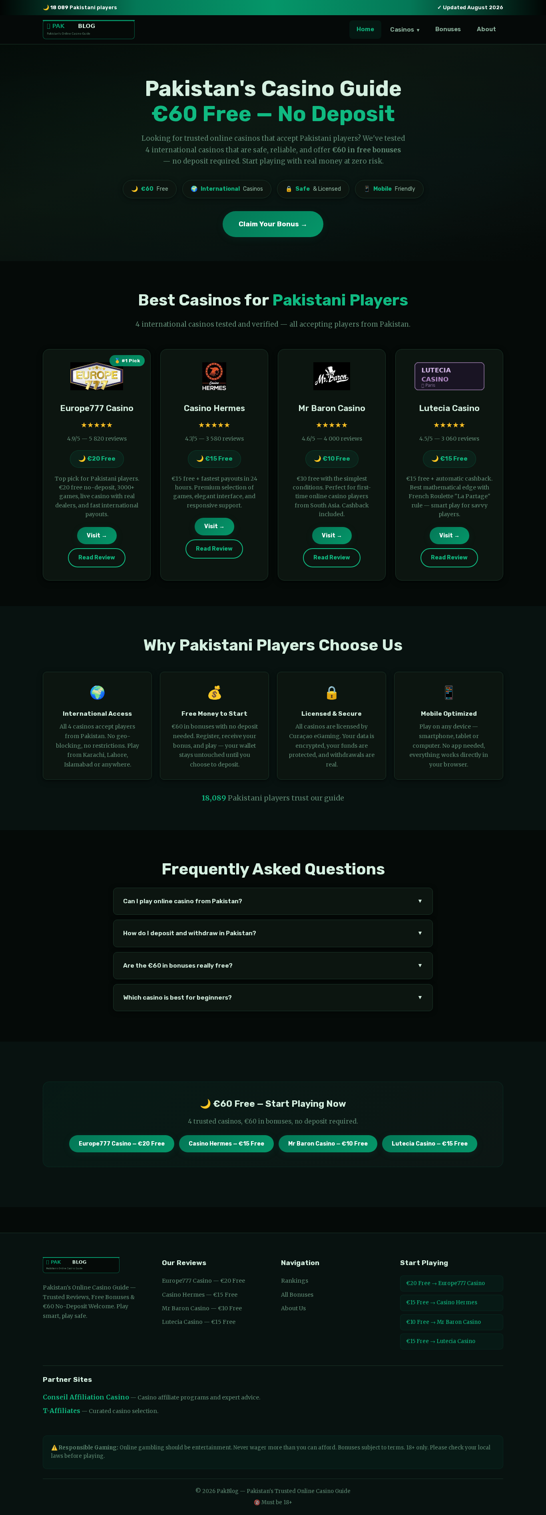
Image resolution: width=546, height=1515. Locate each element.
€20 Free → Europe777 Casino (445, 1283)
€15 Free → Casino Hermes (441, 1302)
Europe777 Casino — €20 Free (122, 1143)
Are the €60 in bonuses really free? (273, 965)
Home (365, 29)
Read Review (96, 557)
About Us (293, 1308)
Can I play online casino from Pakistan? (273, 901)
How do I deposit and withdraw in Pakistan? (273, 933)
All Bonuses (297, 1294)
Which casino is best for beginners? (273, 997)
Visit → (97, 535)
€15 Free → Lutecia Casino (440, 1341)
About (486, 29)
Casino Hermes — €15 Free (226, 1143)
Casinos (404, 29)
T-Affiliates (61, 1411)
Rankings (294, 1280)
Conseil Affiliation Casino (86, 1397)
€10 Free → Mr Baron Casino (443, 1322)
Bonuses (448, 29)
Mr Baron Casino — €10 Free (328, 1143)
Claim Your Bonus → (273, 224)
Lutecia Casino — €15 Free (430, 1143)
